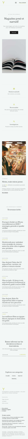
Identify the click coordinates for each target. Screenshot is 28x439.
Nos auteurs (5, 408)
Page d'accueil (5, 399)
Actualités (4, 401)
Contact (4, 411)
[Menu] (15, 2)
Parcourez (14, 32)
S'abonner (23, 354)
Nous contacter (22, 2)
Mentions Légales (6, 409)
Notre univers (5, 403)
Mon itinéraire (5, 192)
